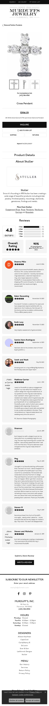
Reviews (24, 220)
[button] (12, 2)
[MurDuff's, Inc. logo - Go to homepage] (24, 12)
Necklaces (39, 210)
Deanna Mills (20, 262)
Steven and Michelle (23, 532)
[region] (24, 55)
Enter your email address (24, 583)
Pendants (30, 210)
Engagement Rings (13, 210)
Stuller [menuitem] (24, 654)
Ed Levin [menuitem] (24, 645)
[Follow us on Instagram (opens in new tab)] (24, 593)
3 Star (21, 231)
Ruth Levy (18, 322)
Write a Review (24, 562)
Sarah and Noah (21, 360)
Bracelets (29, 212)
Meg (16, 459)
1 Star (21, 236)
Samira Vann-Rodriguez (24, 340)
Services (24, 667)
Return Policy (24, 670)
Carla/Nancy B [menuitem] (24, 642)
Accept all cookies (32, 700)
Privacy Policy (24, 673)
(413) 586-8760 (24, 95)
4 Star (21, 229)
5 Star (21, 227)
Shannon (18, 429)
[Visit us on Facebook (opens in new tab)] (19, 593)
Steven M (18, 508)
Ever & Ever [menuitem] (24, 648)
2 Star (21, 234)
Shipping (13, 135)
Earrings (19, 212)
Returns (35, 135)
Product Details (24, 155)
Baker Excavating (21, 296)
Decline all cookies (16, 700)
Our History (24, 664)
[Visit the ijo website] (24, 683)
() (43, 227)
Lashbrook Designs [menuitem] (24, 651)
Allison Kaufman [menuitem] (24, 636)
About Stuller (24, 161)
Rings (23, 210)
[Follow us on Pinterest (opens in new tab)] (30, 593)
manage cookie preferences (22, 695)
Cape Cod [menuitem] (24, 639)
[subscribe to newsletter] (37, 587)
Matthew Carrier (21, 380)
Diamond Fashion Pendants (13, 25)
